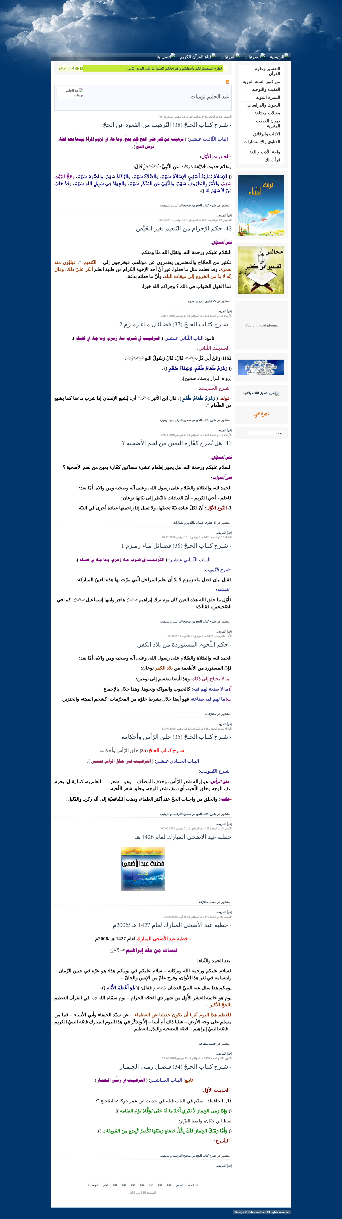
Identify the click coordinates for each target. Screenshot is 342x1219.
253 (133, 1185)
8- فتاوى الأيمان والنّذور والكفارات (194, 522)
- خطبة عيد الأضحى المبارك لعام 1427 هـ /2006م (172, 925)
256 (160, 1185)
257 (169, 1185)
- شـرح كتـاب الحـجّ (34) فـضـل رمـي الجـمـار (176, 1066)
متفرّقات (210, 714)
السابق (179, 1185)
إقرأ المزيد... (224, 215)
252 (124, 1185)
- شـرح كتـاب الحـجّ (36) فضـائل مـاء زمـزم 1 (176, 545)
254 (142, 1185)
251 (115, 1185)
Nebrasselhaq (257, 1212)
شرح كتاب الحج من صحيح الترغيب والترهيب (188, 205)
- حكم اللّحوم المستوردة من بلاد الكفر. (184, 644)
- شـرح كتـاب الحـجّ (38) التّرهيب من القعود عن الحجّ (167, 125)
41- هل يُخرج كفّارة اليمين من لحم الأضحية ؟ (177, 443)
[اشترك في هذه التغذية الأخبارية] (228, 82)
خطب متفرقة (207, 1043)
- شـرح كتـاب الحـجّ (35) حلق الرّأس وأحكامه (176, 737)
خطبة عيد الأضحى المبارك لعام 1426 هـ (183, 837)
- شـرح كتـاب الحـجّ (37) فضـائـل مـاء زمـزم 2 (175, 324)
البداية (191, 1185)
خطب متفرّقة (207, 902)
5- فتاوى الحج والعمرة (202, 301)
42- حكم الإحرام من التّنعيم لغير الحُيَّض (184, 228)
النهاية (95, 1185)
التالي (105, 1185)
